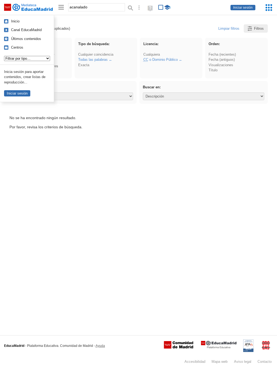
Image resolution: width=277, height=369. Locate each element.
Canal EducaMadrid (26, 30)
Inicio (15, 21)
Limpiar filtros (228, 28)
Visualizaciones (221, 65)
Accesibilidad (194, 362)
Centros (17, 47)
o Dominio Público (160, 60)
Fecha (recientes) (222, 54)
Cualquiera (151, 54)
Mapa (219, 362)
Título (213, 70)
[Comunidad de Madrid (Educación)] (178, 347)
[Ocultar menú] (61, 7)
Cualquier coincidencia (95, 54)
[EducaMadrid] (218, 347)
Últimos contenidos (26, 39)
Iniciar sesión (243, 7)
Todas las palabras (93, 60)
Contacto (265, 362)
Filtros (259, 28)
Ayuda (100, 346)
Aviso (242, 362)
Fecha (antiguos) (222, 60)
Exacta (83, 65)
